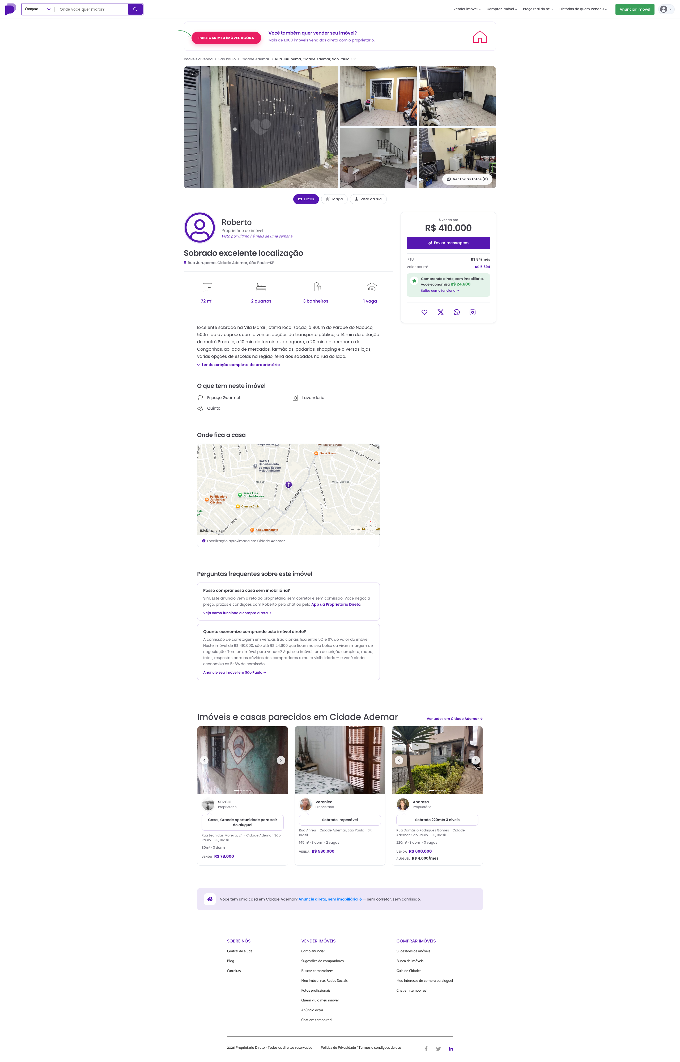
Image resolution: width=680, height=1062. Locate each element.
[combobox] (92, 9)
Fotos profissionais (315, 990)
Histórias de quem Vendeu (581, 9)
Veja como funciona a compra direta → (237, 613)
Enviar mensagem (451, 242)
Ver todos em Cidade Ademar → (455, 718)
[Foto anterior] (204, 760)
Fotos (309, 199)
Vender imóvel (465, 9)
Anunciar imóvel (635, 9)
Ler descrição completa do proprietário (241, 364)
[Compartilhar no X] (440, 312)
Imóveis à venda (198, 59)
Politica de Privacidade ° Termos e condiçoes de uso (361, 1048)
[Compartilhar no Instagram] (472, 312)
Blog (230, 961)
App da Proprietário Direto (335, 604)
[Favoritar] (424, 312)
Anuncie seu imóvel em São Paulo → (234, 672)
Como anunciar (313, 951)
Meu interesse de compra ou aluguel (425, 981)
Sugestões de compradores (322, 961)
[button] (261, 127)
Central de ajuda (240, 951)
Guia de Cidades (409, 971)
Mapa (337, 199)
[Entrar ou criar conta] (666, 9)
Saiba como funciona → (440, 290)
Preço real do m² (536, 9)
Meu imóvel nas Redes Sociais (324, 981)
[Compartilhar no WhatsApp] (457, 312)
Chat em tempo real (316, 1020)
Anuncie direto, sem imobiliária (329, 899)
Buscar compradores (317, 971)
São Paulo (227, 59)
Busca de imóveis (410, 961)
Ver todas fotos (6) (470, 179)
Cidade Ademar (255, 59)
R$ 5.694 (482, 266)
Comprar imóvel (500, 9)
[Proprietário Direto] (11, 9)
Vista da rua (371, 199)
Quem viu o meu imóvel (319, 1000)
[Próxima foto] (281, 760)
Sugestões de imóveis (413, 951)
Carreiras (234, 971)
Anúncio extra (312, 1010)
